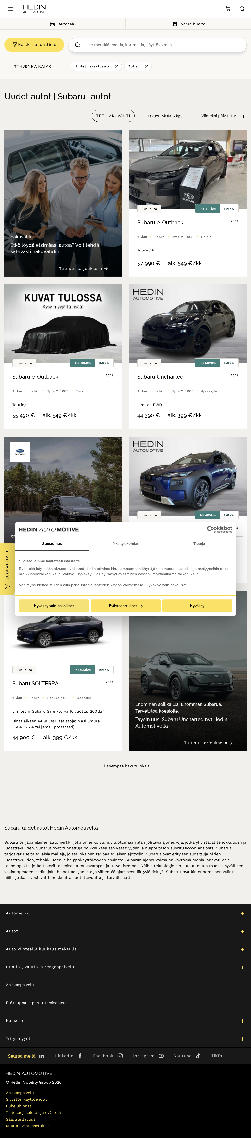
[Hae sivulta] (242, 9)
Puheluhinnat (18, 1106)
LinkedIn (64, 1055)
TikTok (218, 1055)
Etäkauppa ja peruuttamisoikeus (36, 1002)
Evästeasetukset (123, 606)
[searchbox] (162, 45)
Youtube (183, 1055)
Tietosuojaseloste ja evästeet (33, 1112)
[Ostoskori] (227, 8)
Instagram (144, 1055)
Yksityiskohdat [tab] (125, 544)
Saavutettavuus (20, 1119)
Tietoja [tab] (199, 544)
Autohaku (68, 24)
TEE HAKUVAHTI (113, 115)
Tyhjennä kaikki (33, 66)
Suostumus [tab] (52, 544)
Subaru (135, 66)
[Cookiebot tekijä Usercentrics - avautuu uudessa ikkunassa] (210, 529)
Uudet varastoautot (93, 66)
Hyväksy (197, 606)
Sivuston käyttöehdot (26, 1099)
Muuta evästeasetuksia (28, 1126)
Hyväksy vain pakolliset (54, 606)
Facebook (103, 1055)
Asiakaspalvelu (20, 984)
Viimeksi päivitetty (218, 115)
